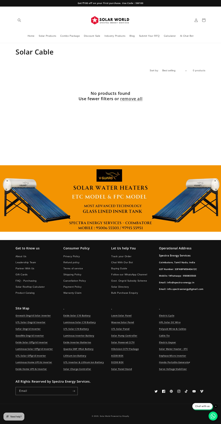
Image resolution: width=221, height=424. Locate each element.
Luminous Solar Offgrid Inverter (34, 348)
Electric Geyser (167, 342)
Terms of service (73, 268)
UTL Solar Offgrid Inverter (31, 355)
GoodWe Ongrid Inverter (30, 335)
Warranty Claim (72, 292)
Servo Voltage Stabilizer (173, 369)
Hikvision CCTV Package (125, 348)
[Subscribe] (74, 391)
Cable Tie (164, 335)
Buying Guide (119, 268)
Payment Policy (72, 286)
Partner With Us (25, 268)
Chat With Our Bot (122, 262)
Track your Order (121, 256)
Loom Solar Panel (121, 315)
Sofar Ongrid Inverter (28, 328)
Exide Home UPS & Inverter (31, 369)
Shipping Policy (72, 274)
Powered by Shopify (120, 416)
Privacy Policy (71, 256)
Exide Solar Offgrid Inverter (32, 342)
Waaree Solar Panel (122, 322)
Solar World (105, 416)
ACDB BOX (117, 355)
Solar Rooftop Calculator (30, 286)
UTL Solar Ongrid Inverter (31, 322)
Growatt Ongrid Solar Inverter (33, 315)
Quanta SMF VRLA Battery (78, 348)
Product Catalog (25, 292)
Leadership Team (26, 262)
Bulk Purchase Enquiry (124, 292)
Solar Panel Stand (121, 369)
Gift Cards (22, 274)
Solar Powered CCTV (123, 342)
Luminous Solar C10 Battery (79, 322)
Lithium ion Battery (74, 355)
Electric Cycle (166, 315)
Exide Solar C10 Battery (77, 315)
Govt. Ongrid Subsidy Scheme (129, 280)
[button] (19, 20)
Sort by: (154, 70)
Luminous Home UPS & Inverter (34, 362)
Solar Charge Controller (77, 369)
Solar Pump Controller (124, 335)
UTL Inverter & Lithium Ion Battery (83, 362)
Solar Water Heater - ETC (173, 348)
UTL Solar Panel (120, 328)
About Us (21, 256)
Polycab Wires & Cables (172, 328)
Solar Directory (120, 286)
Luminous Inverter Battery (78, 335)
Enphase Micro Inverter (172, 355)
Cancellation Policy (74, 280)
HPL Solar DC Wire (169, 322)
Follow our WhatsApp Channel (129, 274)
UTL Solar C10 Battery (76, 328)
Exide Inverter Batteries (77, 342)
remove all (131, 98)
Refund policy (71, 262)
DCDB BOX (117, 362)
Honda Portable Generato (174, 362)
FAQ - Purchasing (26, 280)
